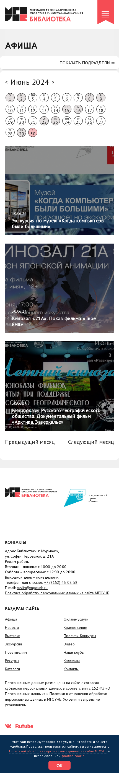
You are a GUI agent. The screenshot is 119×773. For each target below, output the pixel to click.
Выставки (12, 635)
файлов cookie (72, 756)
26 (89, 121)
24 (66, 121)
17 (89, 109)
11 (21, 109)
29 (21, 132)
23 (55, 121)
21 (32, 121)
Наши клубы (74, 652)
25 (78, 121)
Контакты (71, 668)
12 (32, 109)
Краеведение (75, 627)
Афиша (11, 619)
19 (10, 121)
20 (21, 121)
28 (10, 132)
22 (44, 121)
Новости (12, 627)
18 (101, 109)
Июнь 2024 (30, 82)
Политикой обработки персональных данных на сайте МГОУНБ (58, 751)
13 (44, 109)
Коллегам (72, 660)
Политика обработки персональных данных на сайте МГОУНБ (57, 592)
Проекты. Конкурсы (80, 635)
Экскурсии (13, 644)
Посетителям (16, 652)
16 (78, 109)
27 (101, 121)
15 (66, 109)
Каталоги (12, 668)
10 (10, 109)
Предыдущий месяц (30, 442)
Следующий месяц (91, 442)
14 (55, 109)
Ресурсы (12, 660)
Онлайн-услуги (76, 619)
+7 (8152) (60, 582)
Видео (69, 644)
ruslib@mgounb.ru (32, 587)
